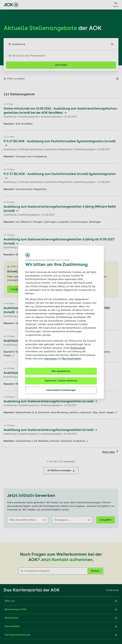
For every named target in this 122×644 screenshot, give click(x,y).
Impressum (50, 359)
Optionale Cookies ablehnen (61, 381)
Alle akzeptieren (61, 371)
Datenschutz (78, 348)
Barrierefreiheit (71, 359)
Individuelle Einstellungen (61, 390)
